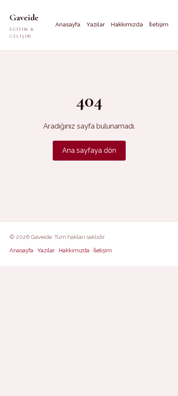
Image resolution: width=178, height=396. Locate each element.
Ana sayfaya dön (89, 150)
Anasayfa (67, 24)
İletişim (158, 24)
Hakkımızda (127, 24)
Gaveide (24, 25)
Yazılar (95, 24)
